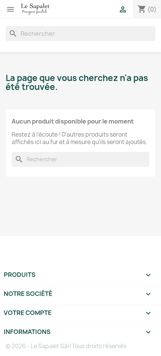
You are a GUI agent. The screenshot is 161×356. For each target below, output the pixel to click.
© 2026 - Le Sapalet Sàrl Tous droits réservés (66, 346)
